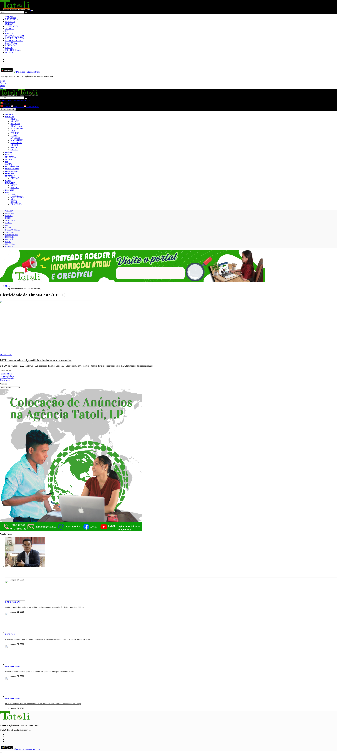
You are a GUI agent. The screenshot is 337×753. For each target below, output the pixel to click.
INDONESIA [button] (32, 107)
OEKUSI (14, 150)
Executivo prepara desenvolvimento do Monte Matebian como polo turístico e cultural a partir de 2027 (47, 639)
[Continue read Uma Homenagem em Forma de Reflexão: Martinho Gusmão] (25, 567)
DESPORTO (10, 52)
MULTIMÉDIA (12, 50)
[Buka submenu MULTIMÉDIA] (20, 50)
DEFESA (9, 24)
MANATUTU (17, 140)
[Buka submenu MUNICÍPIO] (17, 19)
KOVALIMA (16, 126)
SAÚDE (9, 47)
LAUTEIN (15, 138)
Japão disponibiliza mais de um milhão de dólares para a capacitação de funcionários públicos (44, 607)
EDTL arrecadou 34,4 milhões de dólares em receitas (35, 360)
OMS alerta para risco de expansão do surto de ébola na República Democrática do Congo (43, 704)
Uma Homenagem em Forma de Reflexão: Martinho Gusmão (30, 574)
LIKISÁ (14, 135)
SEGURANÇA (12, 26)
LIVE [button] (27, 100)
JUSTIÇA (9, 29)
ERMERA (15, 133)
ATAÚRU (15, 147)
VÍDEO (14, 185)
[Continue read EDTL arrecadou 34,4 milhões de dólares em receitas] (46, 352)
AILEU (14, 119)
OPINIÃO (15, 178)
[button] (2, 81)
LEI (7, 31)
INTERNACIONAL (14, 40)
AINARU (15, 121)
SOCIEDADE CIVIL (14, 38)
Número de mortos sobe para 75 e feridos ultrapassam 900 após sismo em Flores (39, 671)
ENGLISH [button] (18, 107)
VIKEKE (15, 145)
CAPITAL (9, 33)
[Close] (32, 10)
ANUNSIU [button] (5, 100)
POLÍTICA (10, 21)
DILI (13, 131)
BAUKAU (15, 123)
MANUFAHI (16, 142)
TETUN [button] (7, 107)
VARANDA (10, 17)
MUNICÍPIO (10, 19)
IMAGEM (15, 188)
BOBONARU (17, 128)
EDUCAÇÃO (11, 45)
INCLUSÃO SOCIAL (14, 36)
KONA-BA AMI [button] (17, 100)
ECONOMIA (11, 43)
